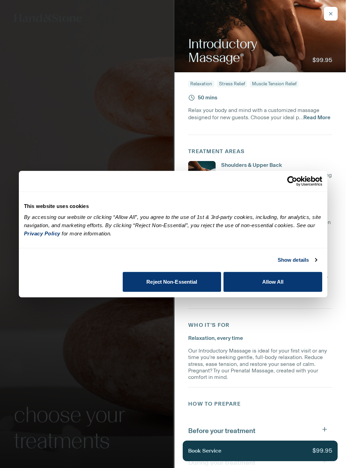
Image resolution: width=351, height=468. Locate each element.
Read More (316, 117)
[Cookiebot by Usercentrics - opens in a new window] (292, 181)
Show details (293, 260)
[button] (260, 429)
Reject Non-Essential (171, 281)
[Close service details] (331, 14)
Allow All (273, 281)
